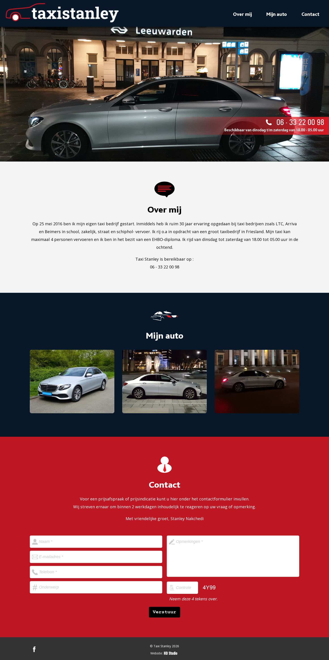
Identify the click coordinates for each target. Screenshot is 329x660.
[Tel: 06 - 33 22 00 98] (249, 126)
